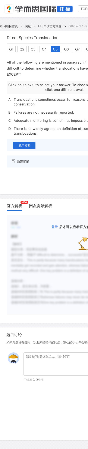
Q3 (33, 49)
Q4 (44, 49)
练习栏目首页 (9, 26)
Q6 (66, 49)
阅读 (28, 26)
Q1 (11, 49)
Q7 (77, 49)
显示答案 (24, 145)
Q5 (55, 49)
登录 (54, 227)
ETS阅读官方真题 (50, 26)
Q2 (22, 49)
